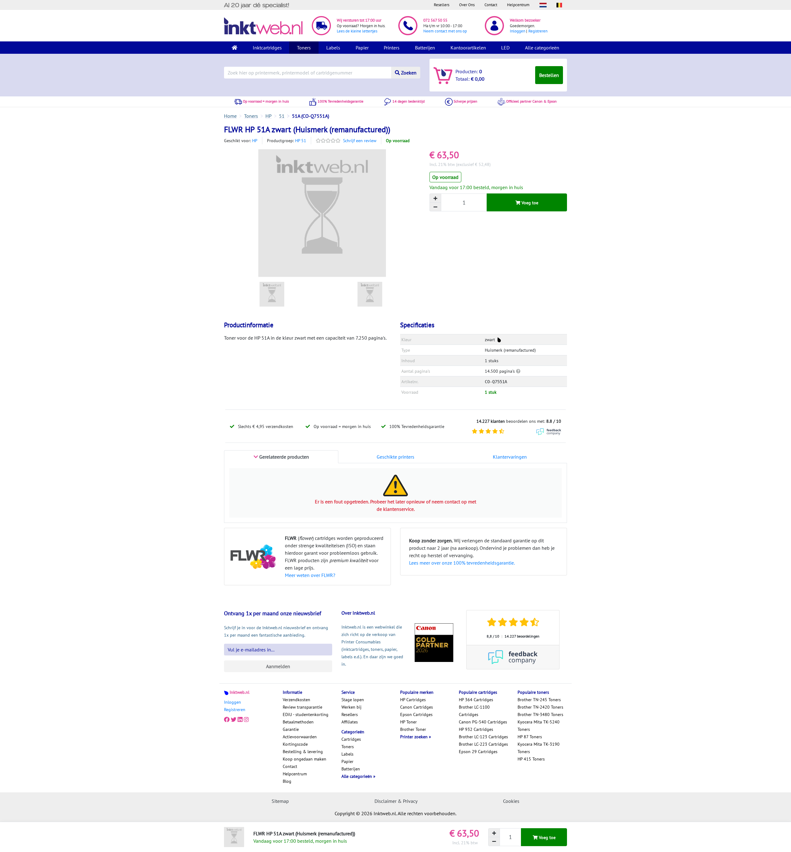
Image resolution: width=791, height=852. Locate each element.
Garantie (291, 729)
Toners (304, 48)
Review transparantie (302, 707)
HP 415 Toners (531, 759)
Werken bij (351, 707)
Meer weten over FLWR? (310, 575)
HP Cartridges (413, 699)
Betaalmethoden (298, 722)
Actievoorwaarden (300, 737)
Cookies (511, 801)
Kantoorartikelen (468, 48)
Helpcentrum (518, 4)
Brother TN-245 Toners (539, 699)
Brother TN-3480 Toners (540, 714)
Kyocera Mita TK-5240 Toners (539, 725)
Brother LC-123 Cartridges (483, 737)
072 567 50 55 (435, 20)
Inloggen (517, 31)
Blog (287, 781)
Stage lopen (352, 699)
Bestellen (549, 75)
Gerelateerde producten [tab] (283, 457)
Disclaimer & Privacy (395, 801)
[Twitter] (233, 719)
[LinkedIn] (240, 719)
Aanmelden (278, 666)
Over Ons (467, 4)
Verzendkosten (296, 699)
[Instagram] (246, 719)
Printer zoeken (414, 737)
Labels (333, 48)
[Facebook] (227, 719)
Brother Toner (413, 729)
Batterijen (425, 48)
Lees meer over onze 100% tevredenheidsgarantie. (462, 563)
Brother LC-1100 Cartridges (474, 710)
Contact (490, 4)
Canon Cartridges (416, 707)
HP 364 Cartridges (476, 699)
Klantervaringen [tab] (510, 457)
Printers (392, 48)
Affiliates (349, 722)
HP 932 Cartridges (476, 729)
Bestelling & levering (303, 751)
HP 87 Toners (530, 737)
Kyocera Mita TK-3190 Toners (539, 747)
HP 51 (300, 140)
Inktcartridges (267, 48)
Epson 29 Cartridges (478, 751)
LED (505, 48)
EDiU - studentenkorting (305, 714)
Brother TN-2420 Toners (540, 707)
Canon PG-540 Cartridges (483, 722)
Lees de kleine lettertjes (357, 31)
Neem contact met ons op (445, 31)
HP (254, 140)
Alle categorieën (542, 48)
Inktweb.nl (239, 692)
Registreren (538, 31)
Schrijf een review (359, 140)
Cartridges (351, 739)
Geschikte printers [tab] (395, 457)
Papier (362, 48)
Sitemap (280, 801)
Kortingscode (295, 744)
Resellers (441, 4)
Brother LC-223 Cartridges (483, 744)
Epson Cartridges (416, 714)
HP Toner (408, 722)
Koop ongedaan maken (304, 759)
